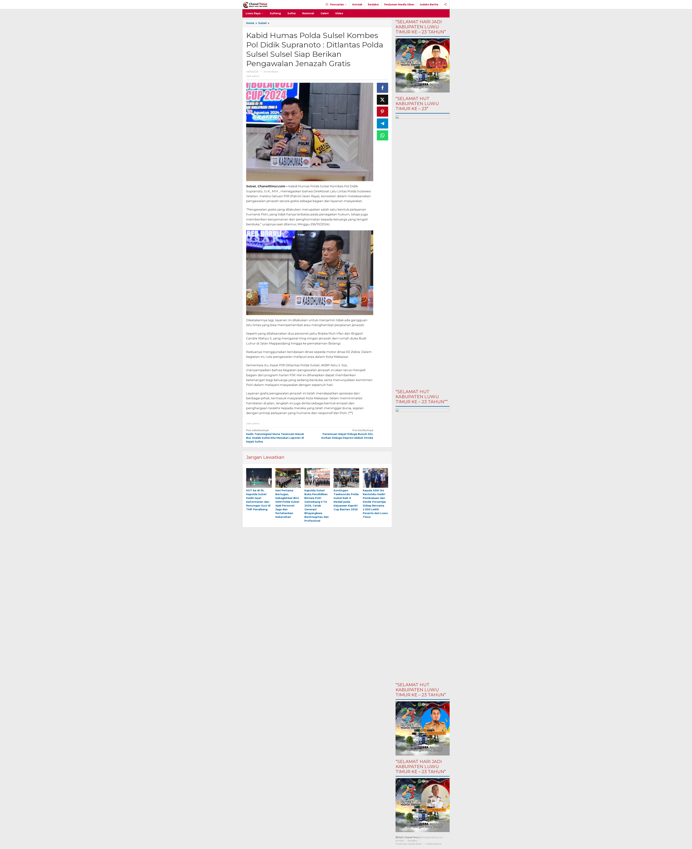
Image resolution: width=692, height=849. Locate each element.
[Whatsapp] (382, 135)
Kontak (400, 840)
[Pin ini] (382, 112)
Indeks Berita (433, 843)
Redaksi (412, 840)
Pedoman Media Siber (409, 843)
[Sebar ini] (382, 88)
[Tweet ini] (382, 100)
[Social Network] (445, 4)
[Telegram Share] (382, 123)
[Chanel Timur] (255, 4)
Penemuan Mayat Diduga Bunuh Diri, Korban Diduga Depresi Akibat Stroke (347, 434)
